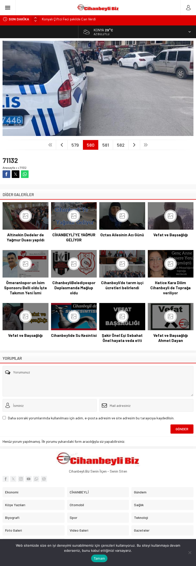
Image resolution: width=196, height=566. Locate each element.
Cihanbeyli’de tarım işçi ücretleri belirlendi (122, 285)
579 (75, 145)
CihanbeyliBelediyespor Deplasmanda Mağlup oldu (73, 287)
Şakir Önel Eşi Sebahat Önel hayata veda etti (122, 338)
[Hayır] (189, 552)
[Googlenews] (44, 479)
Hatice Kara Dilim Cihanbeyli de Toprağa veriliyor (170, 287)
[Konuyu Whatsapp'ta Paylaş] (25, 174)
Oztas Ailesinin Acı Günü (122, 234)
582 (121, 145)
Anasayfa (9, 167)
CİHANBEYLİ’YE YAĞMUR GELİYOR (73, 237)
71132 (23, 167)
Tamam (99, 558)
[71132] (98, 134)
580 (90, 145)
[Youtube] (29, 479)
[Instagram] (21, 479)
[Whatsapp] (36, 479)
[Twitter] (13, 479)
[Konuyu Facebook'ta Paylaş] (6, 174)
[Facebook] (6, 479)
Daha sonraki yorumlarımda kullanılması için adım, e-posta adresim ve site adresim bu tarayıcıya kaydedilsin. (91, 418)
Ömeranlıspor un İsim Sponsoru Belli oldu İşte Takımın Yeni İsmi (25, 287)
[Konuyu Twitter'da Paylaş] (15, 174)
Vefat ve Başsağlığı (170, 234)
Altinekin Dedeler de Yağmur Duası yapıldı (25, 237)
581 (105, 145)
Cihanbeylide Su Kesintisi (74, 335)
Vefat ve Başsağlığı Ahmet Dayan (170, 338)
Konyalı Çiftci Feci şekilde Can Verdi (69, 19)
